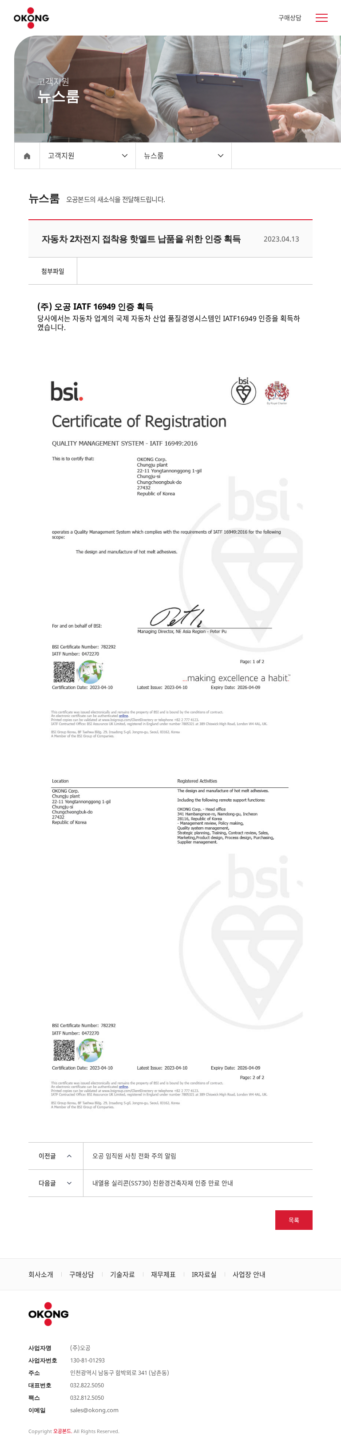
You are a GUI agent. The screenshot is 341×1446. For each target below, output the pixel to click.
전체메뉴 (316, 18)
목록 (294, 1220)
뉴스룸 (154, 156)
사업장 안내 (249, 1274)
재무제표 (163, 1274)
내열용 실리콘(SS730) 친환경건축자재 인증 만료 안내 (162, 1183)
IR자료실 (204, 1274)
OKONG (31, 18)
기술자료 (122, 1274)
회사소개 (40, 1274)
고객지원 (61, 156)
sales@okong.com (94, 1410)
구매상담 (289, 17)
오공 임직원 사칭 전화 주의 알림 (134, 1156)
